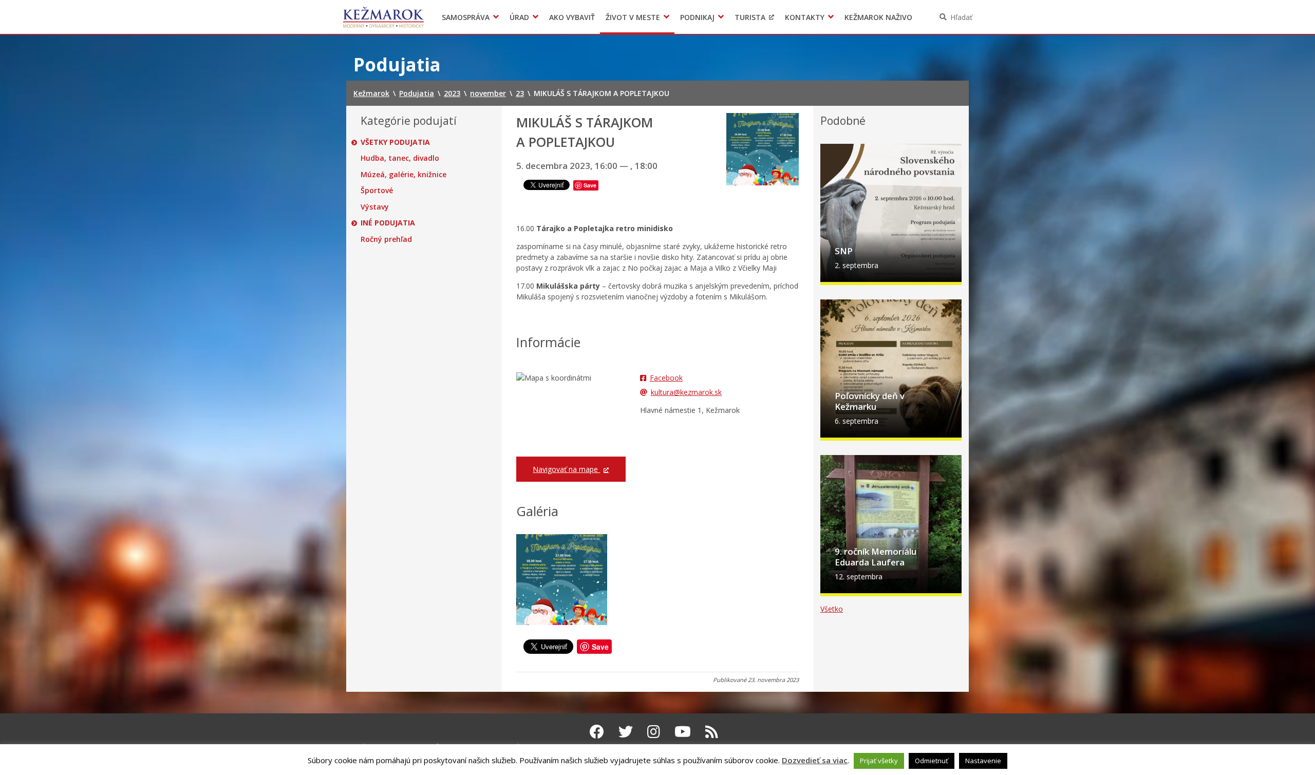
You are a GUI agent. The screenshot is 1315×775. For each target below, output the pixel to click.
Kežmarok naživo (878, 17)
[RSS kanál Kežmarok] (711, 731)
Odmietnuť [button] (931, 760)
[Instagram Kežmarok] (653, 731)
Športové (377, 190)
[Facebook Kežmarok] (597, 731)
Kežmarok (383, 17)
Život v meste (633, 17)
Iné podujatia (388, 223)
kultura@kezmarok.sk (686, 392)
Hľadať (961, 17)
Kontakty (804, 17)
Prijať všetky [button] (879, 760)
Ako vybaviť (572, 17)
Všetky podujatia (395, 142)
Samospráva (466, 17)
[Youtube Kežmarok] (682, 731)
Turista (750, 17)
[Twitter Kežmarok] (625, 731)
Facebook (666, 378)
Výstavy (375, 207)
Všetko (831, 609)
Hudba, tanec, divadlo (400, 158)
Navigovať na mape (566, 469)
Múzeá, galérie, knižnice (403, 174)
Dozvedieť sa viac (815, 760)
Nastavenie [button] (983, 760)
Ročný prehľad (386, 239)
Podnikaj (697, 17)
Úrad (519, 17)
